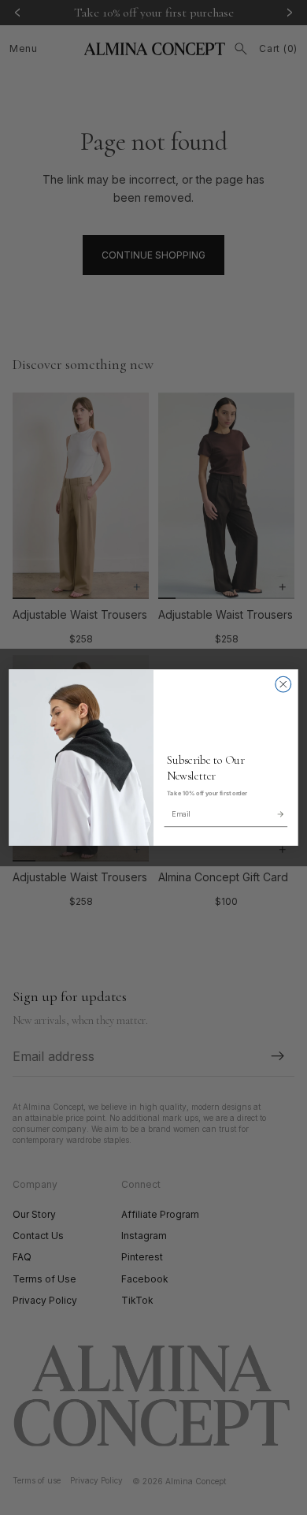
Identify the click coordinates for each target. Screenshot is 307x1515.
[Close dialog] (283, 684)
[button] (280, 814)
